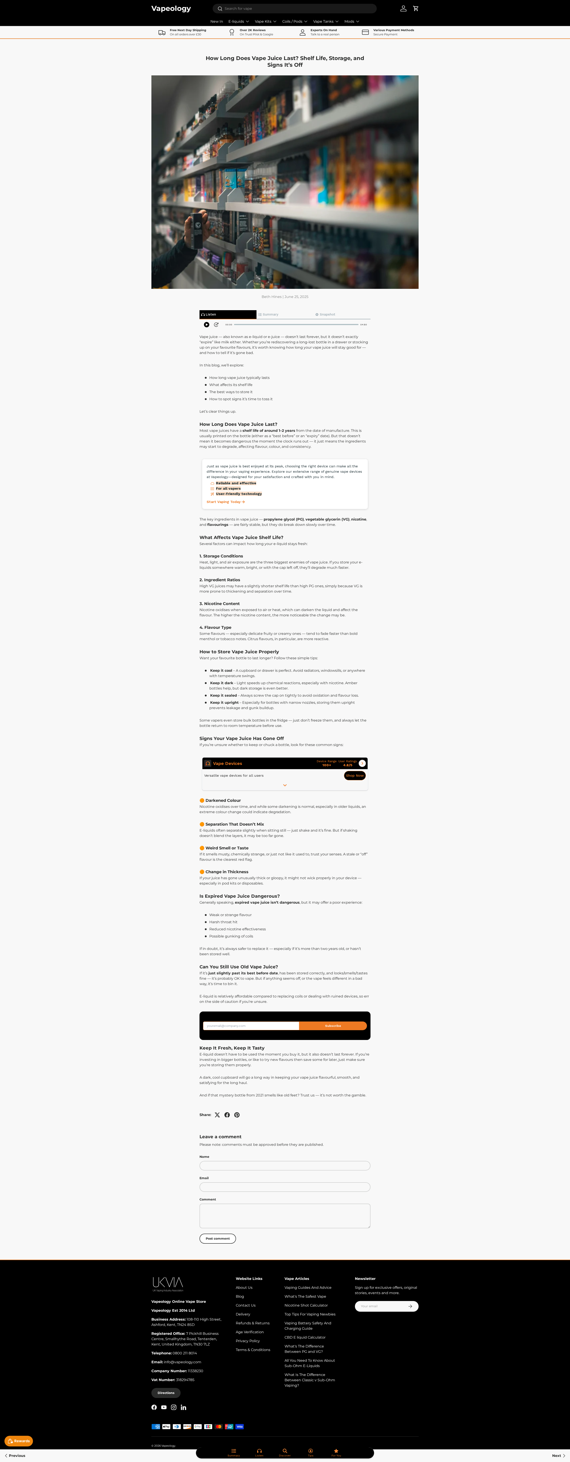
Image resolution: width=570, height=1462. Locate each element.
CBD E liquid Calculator (305, 1337)
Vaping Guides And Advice (308, 1287)
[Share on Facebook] (227, 1115)
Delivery (243, 1314)
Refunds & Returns (253, 1323)
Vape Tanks (323, 21)
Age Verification (250, 1332)
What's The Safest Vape (305, 1296)
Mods (349, 21)
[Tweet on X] (217, 1115)
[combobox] (295, 8)
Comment (208, 1199)
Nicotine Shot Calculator (306, 1305)
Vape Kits (263, 21)
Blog (240, 1296)
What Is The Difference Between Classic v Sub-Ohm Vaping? (310, 1380)
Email (204, 1178)
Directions (166, 1393)
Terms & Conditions (253, 1350)
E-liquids (236, 21)
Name (204, 1157)
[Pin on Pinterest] (237, 1115)
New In (216, 21)
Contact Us (246, 1305)
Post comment (218, 1239)
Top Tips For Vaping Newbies (310, 1314)
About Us (244, 1287)
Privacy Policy (248, 1341)
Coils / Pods (292, 21)
